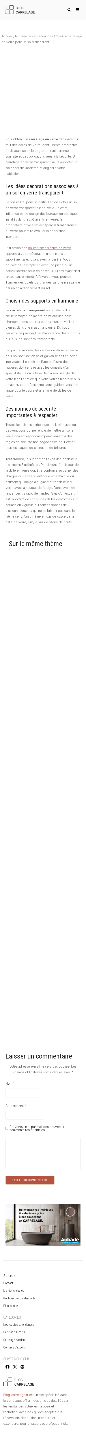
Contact (8, 1283)
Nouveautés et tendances (34, 36)
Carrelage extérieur (14, 1340)
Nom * (10, 1083)
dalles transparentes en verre (49, 248)
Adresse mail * (16, 1106)
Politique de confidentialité (19, 1298)
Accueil (7, 36)
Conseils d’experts (14, 1347)
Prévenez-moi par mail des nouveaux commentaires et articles (36, 1128)
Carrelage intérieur (14, 1332)
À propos (9, 1275)
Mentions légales (13, 1290)
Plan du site (10, 1306)
